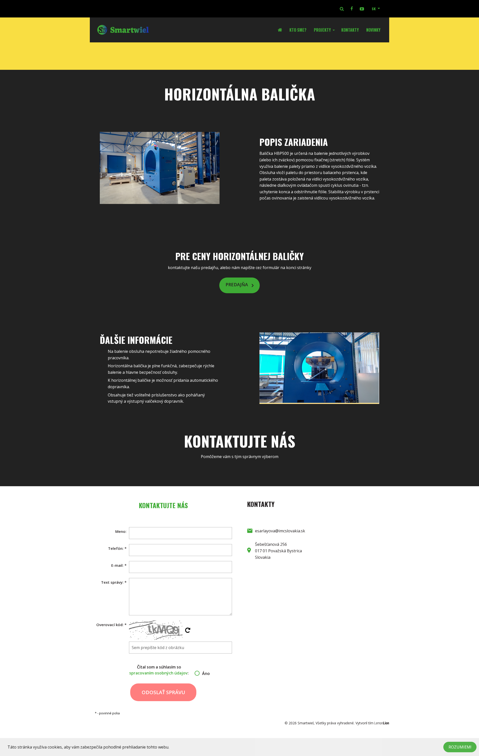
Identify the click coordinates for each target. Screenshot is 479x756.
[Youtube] (362, 9)
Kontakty (350, 30)
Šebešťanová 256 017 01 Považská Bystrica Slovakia (278, 551)
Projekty (322, 30)
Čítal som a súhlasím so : (163, 670)
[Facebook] (352, 9)
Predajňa (237, 285)
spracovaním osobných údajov (158, 673)
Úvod (282, 30)
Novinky (373, 30)
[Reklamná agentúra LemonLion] (381, 723)
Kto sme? (297, 30)
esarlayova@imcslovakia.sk (280, 531)
